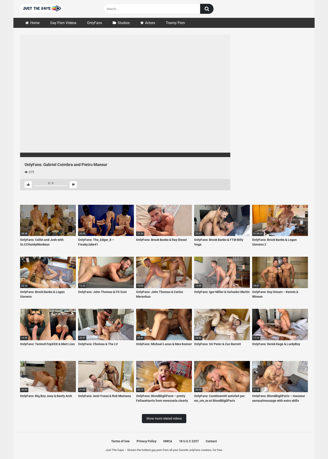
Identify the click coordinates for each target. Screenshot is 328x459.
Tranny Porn (175, 23)
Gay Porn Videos (63, 23)
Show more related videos (164, 418)
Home (34, 23)
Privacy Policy (146, 441)
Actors (150, 23)
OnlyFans (94, 23)
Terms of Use (120, 441)
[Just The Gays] (41, 9)
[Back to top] (313, 445)
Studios (124, 23)
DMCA (167, 441)
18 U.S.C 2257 (189, 441)
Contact (211, 441)
